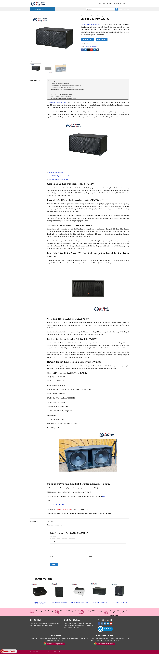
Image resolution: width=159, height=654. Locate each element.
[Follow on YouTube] (111, 623)
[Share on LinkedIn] (94, 49)
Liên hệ (125, 3)
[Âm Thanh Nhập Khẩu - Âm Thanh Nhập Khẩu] (38, 4)
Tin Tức (109, 3)
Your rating (53, 536)
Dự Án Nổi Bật (117, 3)
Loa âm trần (34, 623)
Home (82, 16)
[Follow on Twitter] (105, 623)
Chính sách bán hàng (71, 623)
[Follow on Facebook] (99, 623)
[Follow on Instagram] (102, 623)
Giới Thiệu (102, 3)
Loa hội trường (89, 16)
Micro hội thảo (52, 623)
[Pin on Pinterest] (91, 49)
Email (90, 556)
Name (51, 556)
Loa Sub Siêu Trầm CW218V (99, 602)
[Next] (75, 38)
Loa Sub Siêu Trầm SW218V (90, 24)
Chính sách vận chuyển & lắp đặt (73, 625)
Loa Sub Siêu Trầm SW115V (119, 602)
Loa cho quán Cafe (46, 625)
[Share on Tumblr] (97, 49)
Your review (53, 542)
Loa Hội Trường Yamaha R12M (79, 602)
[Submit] (116, 9)
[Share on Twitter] (85, 49)
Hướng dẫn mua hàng (84, 623)
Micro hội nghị (43, 623)
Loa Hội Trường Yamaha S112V (59, 176)
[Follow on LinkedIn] (108, 623)
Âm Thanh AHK (58, 505)
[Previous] (33, 38)
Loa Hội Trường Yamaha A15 (58, 179)
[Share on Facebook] (82, 49)
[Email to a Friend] (88, 49)
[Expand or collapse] (127, 81)
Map (103, 496)
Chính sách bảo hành (72, 627)
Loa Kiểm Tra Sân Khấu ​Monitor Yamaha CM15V (39, 603)
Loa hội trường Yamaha (101, 16)
